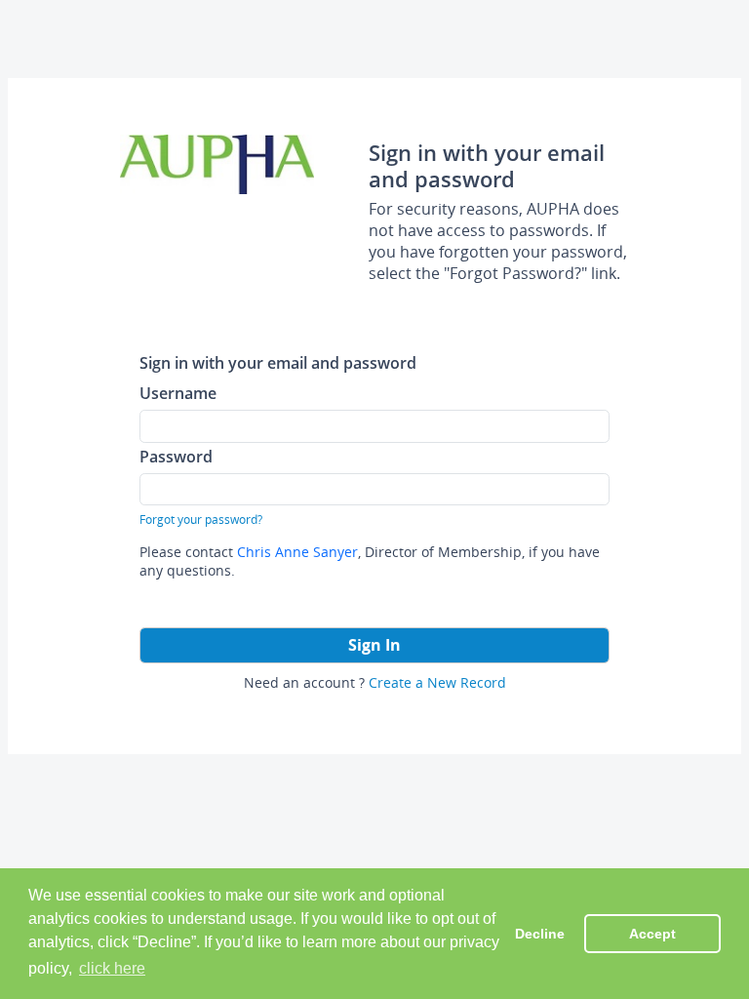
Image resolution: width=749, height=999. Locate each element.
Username (178, 392)
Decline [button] (540, 933)
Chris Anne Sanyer (297, 551)
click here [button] (112, 968)
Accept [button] (652, 933)
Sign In (374, 645)
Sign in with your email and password (277, 362)
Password (176, 456)
